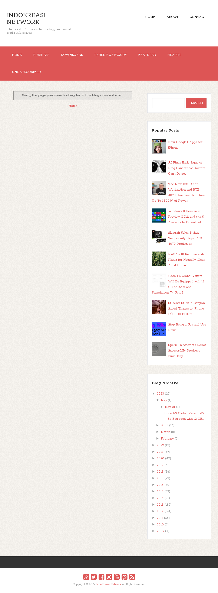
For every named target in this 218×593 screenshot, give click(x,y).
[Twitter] (94, 577)
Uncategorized (26, 72)
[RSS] (132, 577)
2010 (160, 524)
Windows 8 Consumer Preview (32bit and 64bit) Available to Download (186, 216)
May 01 (170, 407)
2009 (160, 531)
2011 (160, 518)
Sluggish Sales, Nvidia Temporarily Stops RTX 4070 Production (185, 238)
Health (174, 55)
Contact (198, 17)
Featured (147, 55)
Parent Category (110, 55)
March (165, 432)
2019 (160, 465)
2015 (160, 491)
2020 (160, 458)
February (167, 439)
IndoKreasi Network (26, 19)
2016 (160, 485)
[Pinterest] (124, 577)
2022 (160, 445)
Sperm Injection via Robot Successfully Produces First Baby (187, 350)
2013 (160, 505)
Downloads (72, 55)
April (164, 425)
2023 (160, 394)
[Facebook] (101, 577)
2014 (160, 498)
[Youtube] (117, 577)
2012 (160, 511)
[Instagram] (109, 577)
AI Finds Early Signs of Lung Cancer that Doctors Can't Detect (186, 168)
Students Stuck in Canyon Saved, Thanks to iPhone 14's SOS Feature (186, 308)
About (172, 17)
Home (150, 17)
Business (41, 55)
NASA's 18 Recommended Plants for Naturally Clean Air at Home (187, 259)
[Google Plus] (86, 577)
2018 (160, 472)
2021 (160, 452)
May (164, 400)
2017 (160, 478)
